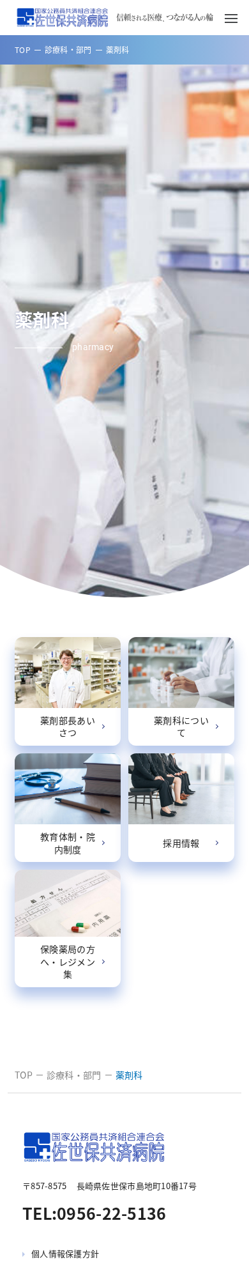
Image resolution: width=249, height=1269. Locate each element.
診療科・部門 (68, 50)
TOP (23, 50)
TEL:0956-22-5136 (94, 1213)
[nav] (231, 17)
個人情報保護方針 (65, 1253)
